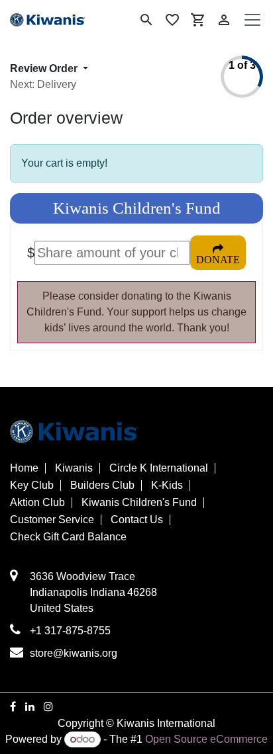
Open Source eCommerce (206, 739)
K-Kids (167, 485)
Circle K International (158, 468)
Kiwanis (74, 468)
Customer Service (52, 520)
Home (24, 468)
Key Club (32, 485)
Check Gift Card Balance (68, 537)
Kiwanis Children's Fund (139, 502)
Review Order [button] (45, 68)
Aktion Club (37, 502)
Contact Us (137, 520)
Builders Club (102, 485)
